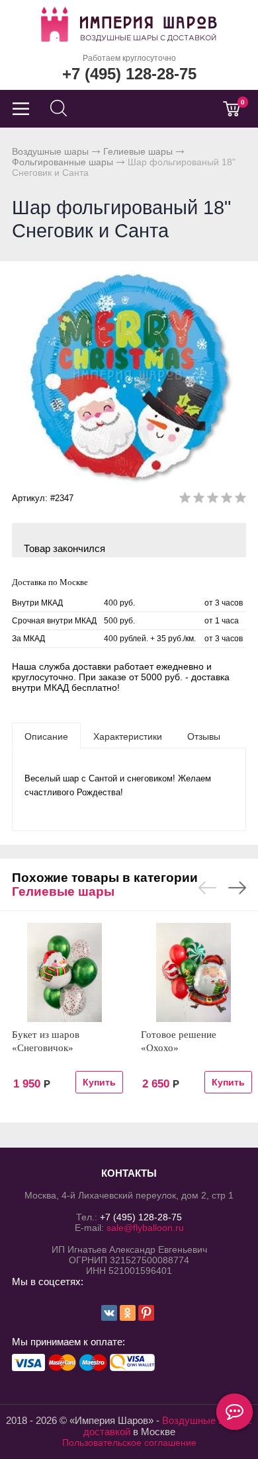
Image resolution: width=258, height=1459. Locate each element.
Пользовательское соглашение (129, 1442)
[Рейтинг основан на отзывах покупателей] (212, 500)
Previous (207, 887)
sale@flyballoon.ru (145, 1227)
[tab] (46, 736)
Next (237, 887)
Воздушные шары (50, 151)
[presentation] (46, 735)
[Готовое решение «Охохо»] (193, 972)
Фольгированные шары (62, 162)
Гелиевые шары (138, 151)
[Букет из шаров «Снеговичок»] (64, 972)
